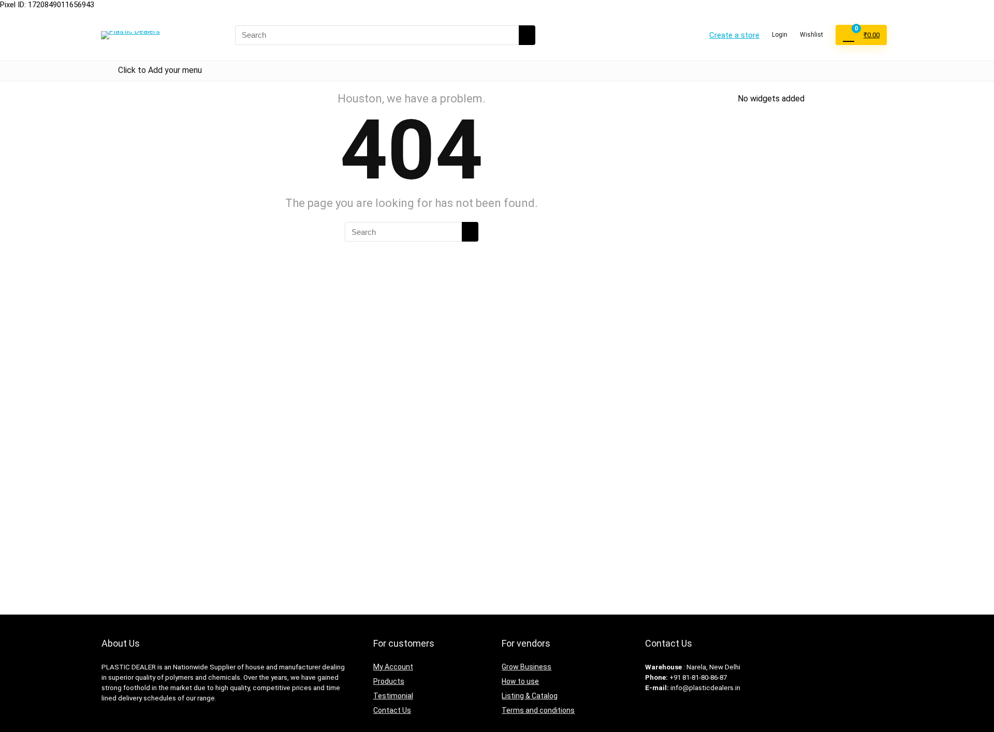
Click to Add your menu (160, 70)
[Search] (527, 35)
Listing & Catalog (530, 696)
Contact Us (392, 710)
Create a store (734, 35)
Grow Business (526, 667)
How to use (520, 681)
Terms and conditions (538, 710)
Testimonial (393, 696)
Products (388, 681)
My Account (393, 667)
